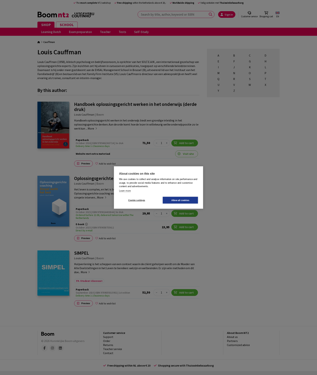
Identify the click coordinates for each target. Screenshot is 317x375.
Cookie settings (136, 200)
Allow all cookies (180, 200)
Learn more (125, 190)
